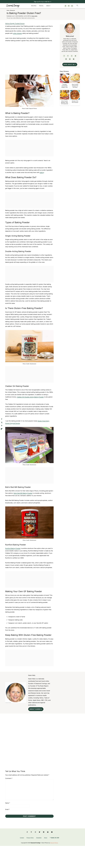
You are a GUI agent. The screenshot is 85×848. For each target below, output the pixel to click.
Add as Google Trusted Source (15, 23)
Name (7, 803)
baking (42, 172)
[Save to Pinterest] (1, 425)
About (48, 5)
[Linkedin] (66, 59)
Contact (22, 837)
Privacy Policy (30, 837)
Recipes (33, 5)
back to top (55, 837)
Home (8, 10)
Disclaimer (39, 837)
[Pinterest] (68, 6)
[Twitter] (75, 56)
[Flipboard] (70, 59)
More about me (69, 64)
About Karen (35, 709)
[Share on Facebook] (1, 419)
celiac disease (17, 33)
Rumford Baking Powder (12, 548)
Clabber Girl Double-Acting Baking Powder (30, 397)
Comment (8, 778)
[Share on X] (1, 422)
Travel (41, 5)
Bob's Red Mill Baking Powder (23, 493)
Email (7, 809)
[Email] (73, 59)
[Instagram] (72, 6)
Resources (12, 10)
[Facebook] (65, 6)
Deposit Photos (54, 842)
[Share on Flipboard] (1, 429)
